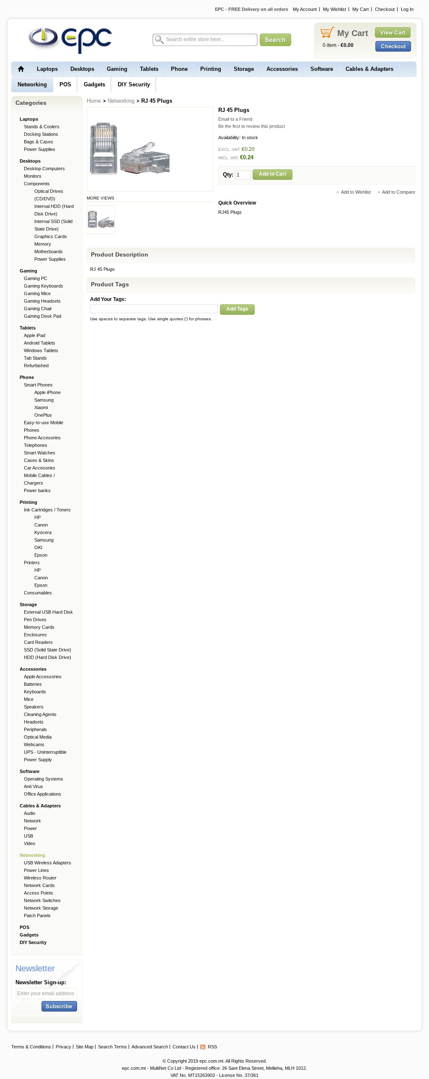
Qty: (228, 174)
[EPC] (66, 40)
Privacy (63, 1046)
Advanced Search (150, 1046)
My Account (305, 9)
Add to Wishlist (356, 192)
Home (94, 101)
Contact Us (184, 1046)
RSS (212, 1046)
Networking (121, 101)
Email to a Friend (235, 119)
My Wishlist (334, 9)
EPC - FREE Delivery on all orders (251, 9)
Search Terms (112, 1046)
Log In (407, 9)
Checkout (385, 9)
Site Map (84, 1046)
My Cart (360, 9)
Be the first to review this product (251, 126)
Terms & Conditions (31, 1046)
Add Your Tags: (108, 299)
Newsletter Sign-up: (41, 982)
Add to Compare (398, 192)
